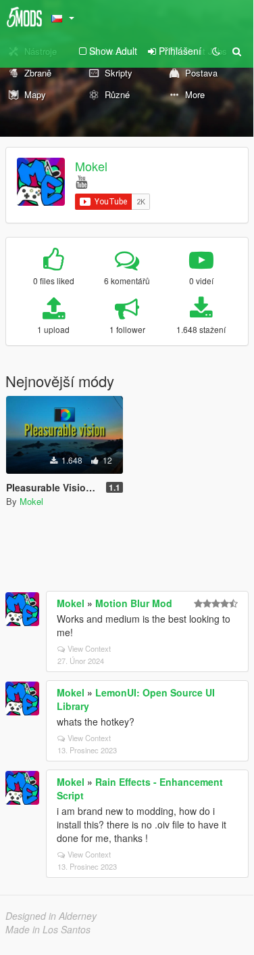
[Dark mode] (216, 51)
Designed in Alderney (51, 916)
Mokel (91, 166)
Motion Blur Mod (133, 603)
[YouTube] (81, 181)
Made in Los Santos (48, 929)
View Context (89, 648)
